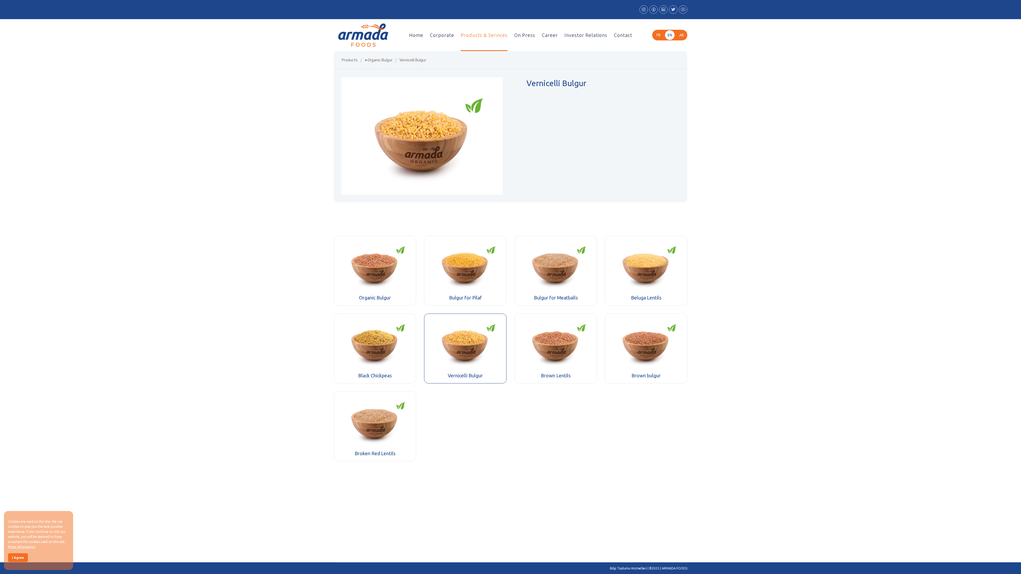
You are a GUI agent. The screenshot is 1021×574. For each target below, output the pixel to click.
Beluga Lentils (646, 297)
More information (21, 546)
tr (658, 35)
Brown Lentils (556, 375)
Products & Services (484, 35)
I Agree (18, 557)
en (670, 35)
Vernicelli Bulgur (465, 375)
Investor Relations (585, 35)
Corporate (442, 35)
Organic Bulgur (375, 297)
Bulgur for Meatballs (556, 297)
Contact (623, 35)
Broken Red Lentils (375, 453)
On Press (524, 35)
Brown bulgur (646, 375)
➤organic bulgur (378, 60)
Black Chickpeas (375, 375)
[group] (422, 136)
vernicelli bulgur (412, 60)
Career (550, 35)
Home (416, 35)
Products (350, 60)
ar (681, 35)
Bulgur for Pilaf (465, 297)
